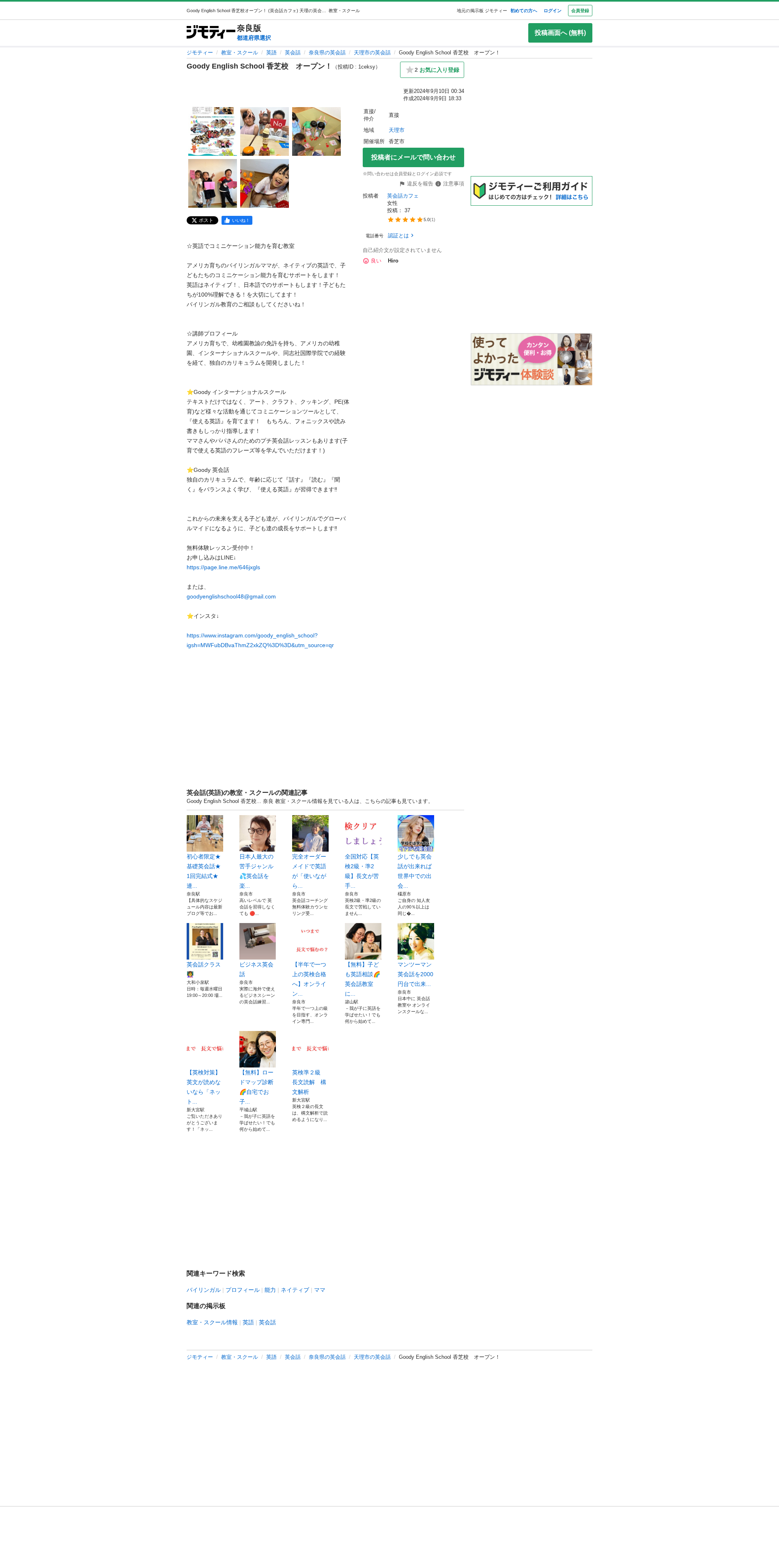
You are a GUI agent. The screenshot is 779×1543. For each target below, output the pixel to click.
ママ (319, 1290)
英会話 (293, 52)
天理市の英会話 (372, 52)
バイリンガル (204, 1290)
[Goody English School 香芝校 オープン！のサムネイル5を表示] (265, 183)
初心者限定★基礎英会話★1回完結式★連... (204, 871)
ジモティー (200, 52)
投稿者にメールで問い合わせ (413, 157)
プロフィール (243, 1290)
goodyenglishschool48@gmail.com (231, 596)
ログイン (553, 10)
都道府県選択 (254, 37)
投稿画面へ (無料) (560, 32)
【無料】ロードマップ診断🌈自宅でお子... (256, 1087)
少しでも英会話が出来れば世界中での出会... (415, 871)
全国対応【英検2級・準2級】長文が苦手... (362, 871)
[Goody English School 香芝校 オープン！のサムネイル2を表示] (265, 131)
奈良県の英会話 (327, 52)
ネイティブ (295, 1290)
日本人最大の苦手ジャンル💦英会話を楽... (256, 871)
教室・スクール (239, 52)
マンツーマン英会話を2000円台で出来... (415, 974)
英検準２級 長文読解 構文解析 (309, 1082)
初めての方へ (523, 10)
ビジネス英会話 (256, 969)
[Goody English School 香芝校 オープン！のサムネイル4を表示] (213, 183)
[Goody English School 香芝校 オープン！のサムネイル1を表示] (213, 131)
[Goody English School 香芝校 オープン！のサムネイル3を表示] (316, 131)
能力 (270, 1290)
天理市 (397, 130)
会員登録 (580, 10)
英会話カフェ (403, 196)
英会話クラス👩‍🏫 (204, 969)
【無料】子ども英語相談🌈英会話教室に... (362, 979)
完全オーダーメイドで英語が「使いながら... (309, 871)
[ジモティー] (211, 32)
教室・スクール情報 (212, 1322)
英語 (271, 52)
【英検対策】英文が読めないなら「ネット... (204, 1087)
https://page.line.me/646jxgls (223, 567)
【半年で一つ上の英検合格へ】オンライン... (309, 979)
